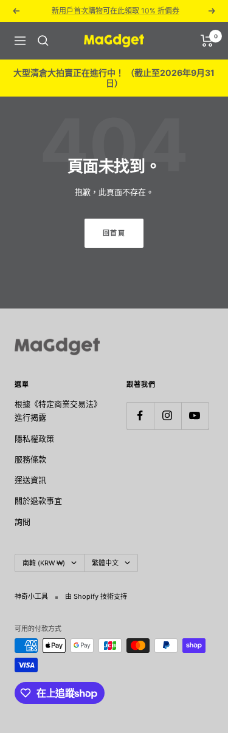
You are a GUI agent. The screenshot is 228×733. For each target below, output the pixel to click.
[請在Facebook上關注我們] (140, 415)
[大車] (207, 41)
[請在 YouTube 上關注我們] (195, 415)
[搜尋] (43, 40)
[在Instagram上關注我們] (167, 415)
